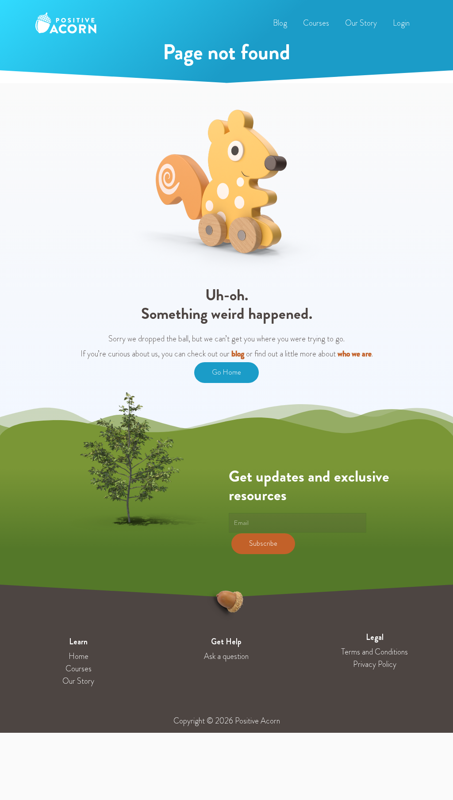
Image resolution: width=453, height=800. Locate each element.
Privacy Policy (374, 664)
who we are (355, 354)
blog (237, 354)
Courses (78, 668)
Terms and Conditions (374, 652)
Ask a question (226, 656)
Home (78, 656)
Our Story (78, 681)
